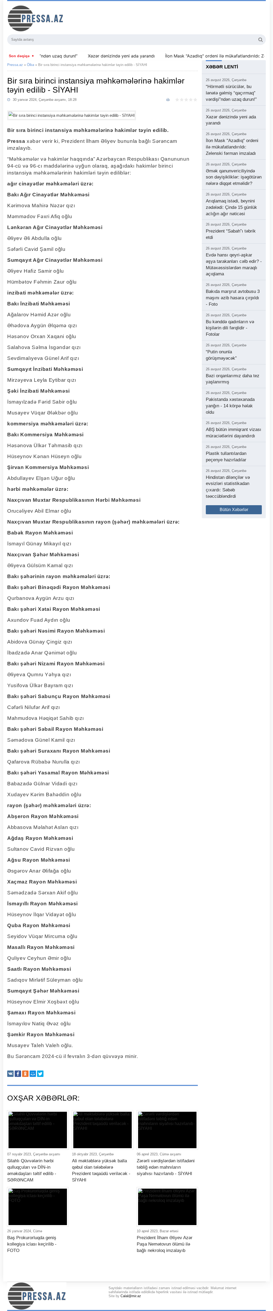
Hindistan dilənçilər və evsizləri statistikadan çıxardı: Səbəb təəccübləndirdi (228, 487)
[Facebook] (18, 1074)
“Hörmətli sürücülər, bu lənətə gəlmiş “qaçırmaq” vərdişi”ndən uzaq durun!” (231, 93)
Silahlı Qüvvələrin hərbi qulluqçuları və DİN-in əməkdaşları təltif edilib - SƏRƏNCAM (31, 1170)
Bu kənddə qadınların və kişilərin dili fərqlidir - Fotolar (230, 328)
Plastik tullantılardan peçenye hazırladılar (226, 456)
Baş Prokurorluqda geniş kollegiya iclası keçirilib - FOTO (32, 1244)
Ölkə (30, 65)
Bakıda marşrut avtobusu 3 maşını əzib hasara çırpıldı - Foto (233, 298)
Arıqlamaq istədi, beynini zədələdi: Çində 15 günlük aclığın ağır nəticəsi (231, 207)
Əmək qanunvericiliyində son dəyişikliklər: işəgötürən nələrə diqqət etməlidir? (234, 177)
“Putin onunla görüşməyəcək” (221, 355)
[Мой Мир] (33, 1074)
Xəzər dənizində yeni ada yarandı (106, 56)
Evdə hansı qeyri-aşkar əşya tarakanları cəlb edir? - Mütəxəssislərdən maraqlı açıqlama (234, 264)
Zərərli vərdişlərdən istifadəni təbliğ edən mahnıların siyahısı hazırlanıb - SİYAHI (166, 1167)
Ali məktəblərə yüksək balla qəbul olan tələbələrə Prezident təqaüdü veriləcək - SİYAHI (101, 1170)
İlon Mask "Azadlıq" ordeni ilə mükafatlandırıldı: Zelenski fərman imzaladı (232, 147)
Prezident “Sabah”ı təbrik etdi (231, 234)
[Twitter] (40, 1074)
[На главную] (64, 18)
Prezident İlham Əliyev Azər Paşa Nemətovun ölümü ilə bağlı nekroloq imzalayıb (164, 1244)
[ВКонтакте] (10, 1074)
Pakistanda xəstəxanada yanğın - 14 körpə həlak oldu (230, 406)
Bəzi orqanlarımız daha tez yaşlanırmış (232, 379)
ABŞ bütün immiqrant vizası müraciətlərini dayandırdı (233, 432)
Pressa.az (15, 65)
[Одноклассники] (25, 1074)
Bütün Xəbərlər (234, 509)
